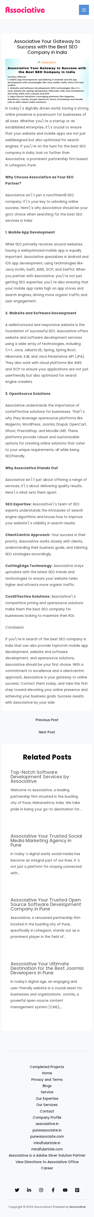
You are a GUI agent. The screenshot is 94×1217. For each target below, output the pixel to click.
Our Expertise (47, 1098)
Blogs (47, 1086)
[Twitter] (17, 1190)
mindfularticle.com (47, 1149)
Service (47, 1092)
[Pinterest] (77, 1190)
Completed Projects (47, 1067)
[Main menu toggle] (84, 10)
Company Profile (47, 1117)
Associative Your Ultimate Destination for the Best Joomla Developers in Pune (47, 968)
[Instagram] (41, 1190)
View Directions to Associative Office (47, 1162)
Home (47, 1073)
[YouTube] (65, 1190)
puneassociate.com (47, 1136)
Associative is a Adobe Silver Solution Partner (47, 1155)
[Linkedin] (29, 1190)
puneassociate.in (47, 1130)
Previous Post (47, 720)
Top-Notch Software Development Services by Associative (40, 776)
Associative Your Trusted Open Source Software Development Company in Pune (46, 904)
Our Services (47, 1105)
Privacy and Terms (47, 1079)
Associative (77, 1207)
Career (47, 1168)
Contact (47, 1111)
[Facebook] (53, 1190)
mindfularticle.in (47, 1143)
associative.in (47, 1123)
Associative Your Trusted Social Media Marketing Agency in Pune (46, 840)
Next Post (47, 732)
